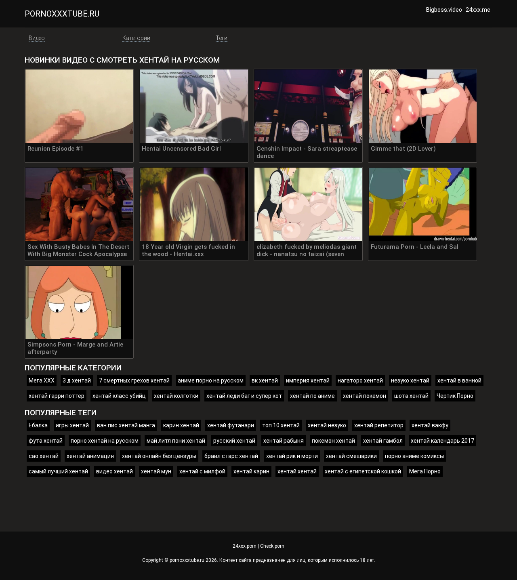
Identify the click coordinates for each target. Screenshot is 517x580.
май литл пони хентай (176, 440)
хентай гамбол (383, 440)
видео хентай (114, 471)
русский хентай (234, 440)
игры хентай (72, 425)
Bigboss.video (444, 9)
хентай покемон (364, 396)
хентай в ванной (459, 380)
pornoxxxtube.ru (62, 14)
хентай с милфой (202, 471)
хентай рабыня (283, 440)
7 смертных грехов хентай (134, 380)
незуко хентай (410, 380)
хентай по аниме (312, 396)
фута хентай (46, 440)
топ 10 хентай (281, 425)
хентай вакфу (430, 425)
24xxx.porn (244, 546)
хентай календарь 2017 (442, 440)
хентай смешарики (351, 456)
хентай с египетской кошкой (363, 471)
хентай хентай (297, 471)
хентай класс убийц (119, 396)
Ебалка (38, 425)
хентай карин (251, 471)
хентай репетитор (379, 425)
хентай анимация (90, 456)
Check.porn (272, 546)
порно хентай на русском (105, 440)
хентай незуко (327, 425)
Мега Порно (425, 471)
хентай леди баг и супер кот (244, 396)
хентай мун (156, 471)
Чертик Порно (455, 396)
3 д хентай (77, 380)
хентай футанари (230, 425)
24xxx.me (478, 9)
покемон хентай (333, 440)
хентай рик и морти (292, 456)
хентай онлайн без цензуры (159, 456)
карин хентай (181, 425)
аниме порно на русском (211, 380)
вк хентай (265, 380)
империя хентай (308, 380)
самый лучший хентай (58, 471)
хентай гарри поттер (56, 396)
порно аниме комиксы (414, 456)
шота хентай (411, 396)
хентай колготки (176, 396)
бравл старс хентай (231, 456)
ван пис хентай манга (126, 425)
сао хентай (44, 456)
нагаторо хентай (360, 380)
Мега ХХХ (42, 380)
